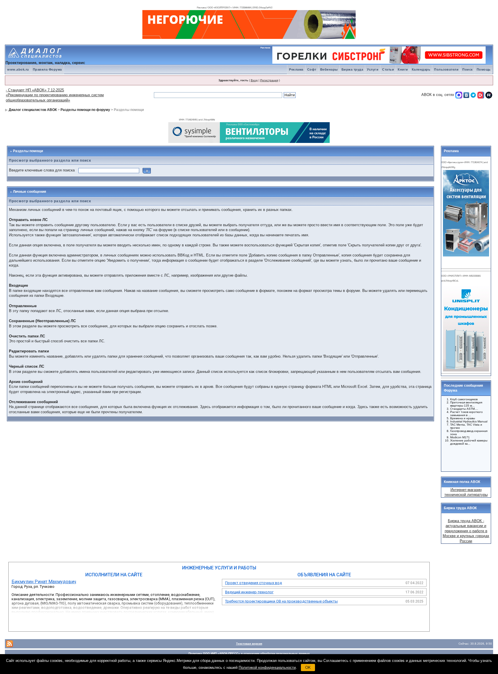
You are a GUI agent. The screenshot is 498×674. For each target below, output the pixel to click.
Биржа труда (352, 69)
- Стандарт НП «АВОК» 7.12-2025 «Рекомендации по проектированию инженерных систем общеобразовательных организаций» (55, 95)
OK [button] (308, 667)
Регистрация (269, 80)
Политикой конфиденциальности (267, 667)
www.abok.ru (18, 69)
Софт (311, 69)
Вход (254, 80)
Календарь (421, 69)
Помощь (484, 69)
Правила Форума (47, 69)
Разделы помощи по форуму (85, 110)
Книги (403, 69)
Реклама (296, 69)
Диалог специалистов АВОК (33, 110)
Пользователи (446, 69)
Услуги (372, 69)
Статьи (388, 69)
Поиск (467, 69)
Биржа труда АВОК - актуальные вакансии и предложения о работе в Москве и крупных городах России (466, 531)
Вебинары (329, 69)
